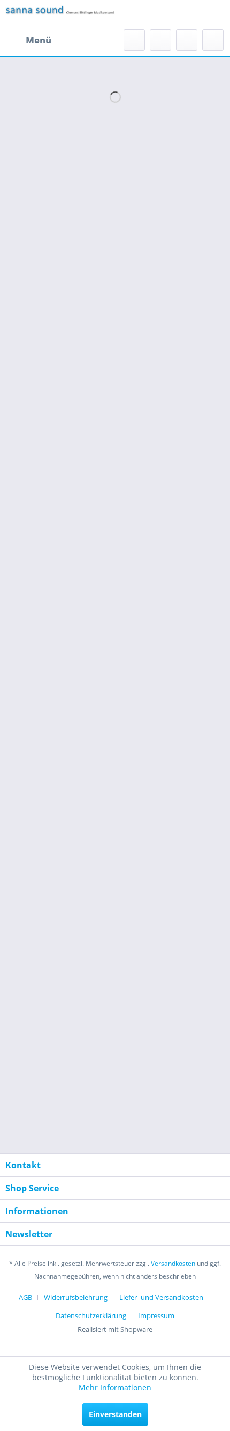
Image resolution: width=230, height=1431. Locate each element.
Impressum (156, 1315)
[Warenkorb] (213, 40)
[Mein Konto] (186, 40)
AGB (25, 1297)
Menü (38, 40)
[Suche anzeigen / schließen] (134, 40)
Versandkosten (173, 1263)
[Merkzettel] (160, 40)
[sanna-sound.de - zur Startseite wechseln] (60, 14)
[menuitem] (28, 40)
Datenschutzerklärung (91, 1315)
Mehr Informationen (115, 1387)
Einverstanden (115, 1414)
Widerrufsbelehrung (76, 1297)
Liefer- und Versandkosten (161, 1297)
